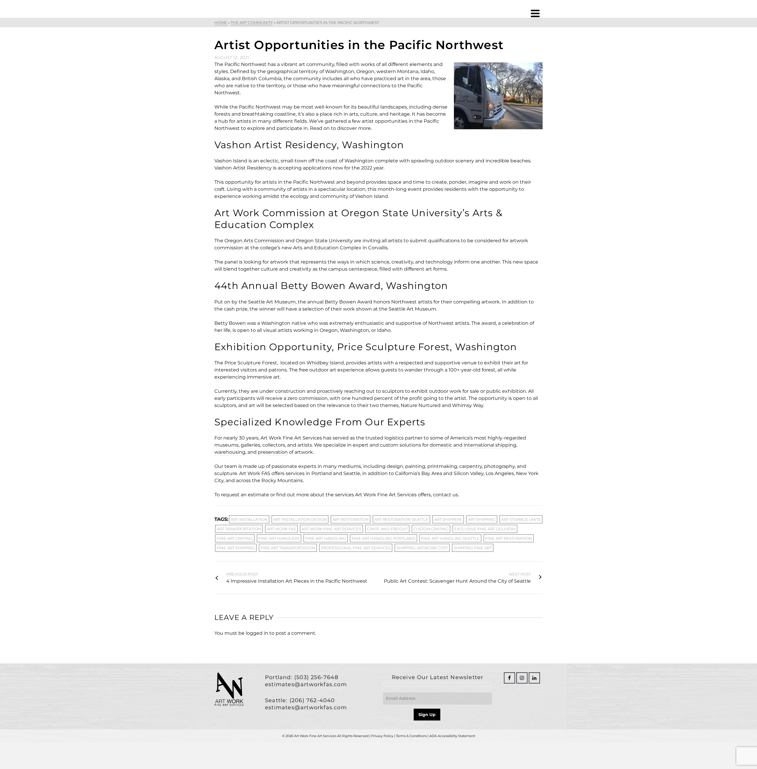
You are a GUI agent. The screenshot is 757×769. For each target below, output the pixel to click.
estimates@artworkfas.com (306, 684)
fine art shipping (236, 547)
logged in (257, 633)
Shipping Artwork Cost (422, 547)
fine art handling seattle (450, 538)
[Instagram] (522, 678)
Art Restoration (350, 519)
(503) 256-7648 (316, 677)
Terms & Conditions (411, 736)
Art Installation (249, 519)
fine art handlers (279, 538)
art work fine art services (331, 528)
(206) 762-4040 (312, 700)
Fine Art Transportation (288, 547)
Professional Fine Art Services (356, 547)
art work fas (281, 528)
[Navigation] (535, 13)
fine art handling (325, 538)
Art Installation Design (300, 519)
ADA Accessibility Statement (452, 736)
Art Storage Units (521, 519)
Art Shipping (482, 519)
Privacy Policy (382, 736)
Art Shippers (448, 519)
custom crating (431, 528)
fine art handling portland (383, 538)
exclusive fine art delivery (485, 528)
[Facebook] (509, 678)
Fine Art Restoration (508, 538)
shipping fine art (473, 547)
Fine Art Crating (235, 538)
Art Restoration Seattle (401, 519)
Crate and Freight (387, 528)
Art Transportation (239, 528)
